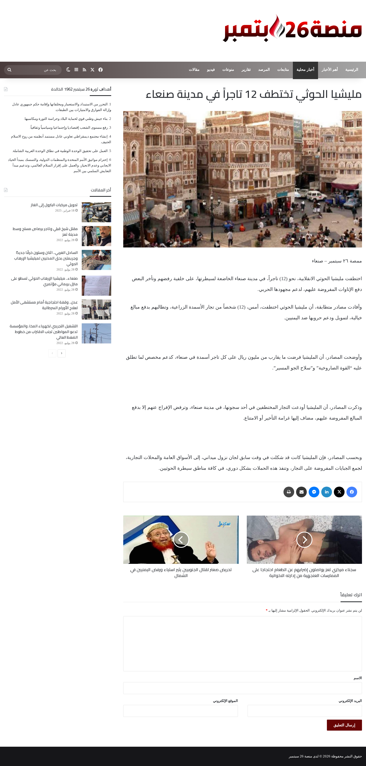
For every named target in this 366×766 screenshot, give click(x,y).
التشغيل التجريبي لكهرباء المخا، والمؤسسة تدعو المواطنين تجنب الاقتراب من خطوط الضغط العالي (44, 332)
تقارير (246, 70)
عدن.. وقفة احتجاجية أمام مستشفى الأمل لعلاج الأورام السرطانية (44, 305)
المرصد (264, 70)
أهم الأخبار (330, 70)
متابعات (283, 70)
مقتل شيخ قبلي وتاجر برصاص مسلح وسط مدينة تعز (45, 231)
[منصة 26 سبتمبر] (291, 31)
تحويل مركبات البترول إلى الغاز (54, 204)
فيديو (211, 70)
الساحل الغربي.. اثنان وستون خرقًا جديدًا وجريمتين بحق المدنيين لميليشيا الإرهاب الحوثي (46, 258)
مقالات (194, 70)
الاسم (358, 678)
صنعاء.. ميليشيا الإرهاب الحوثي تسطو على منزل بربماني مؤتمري (44, 281)
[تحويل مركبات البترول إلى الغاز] (96, 212)
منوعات (228, 70)
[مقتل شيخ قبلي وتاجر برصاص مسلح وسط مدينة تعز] (96, 236)
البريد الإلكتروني (350, 701)
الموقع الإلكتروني (225, 701)
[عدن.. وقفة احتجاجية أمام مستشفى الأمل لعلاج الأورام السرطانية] (96, 309)
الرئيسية (351, 70)
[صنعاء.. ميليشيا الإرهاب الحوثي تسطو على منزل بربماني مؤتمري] (96, 286)
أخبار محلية (305, 70)
